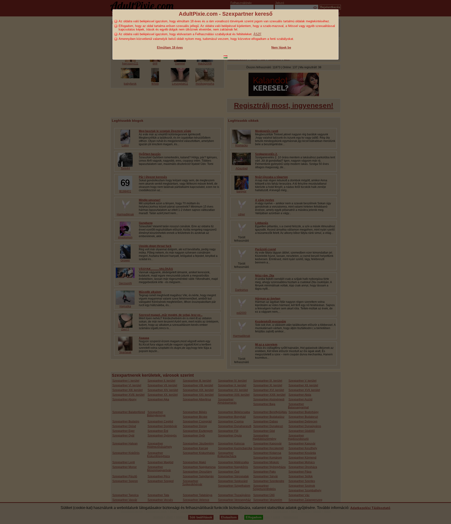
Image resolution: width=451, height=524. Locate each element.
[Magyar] (225, 57)
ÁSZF (257, 34)
